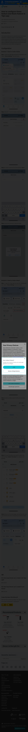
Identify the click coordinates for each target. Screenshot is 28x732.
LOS (14, 367)
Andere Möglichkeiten (14, 371)
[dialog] (14, 366)
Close (24, 358)
